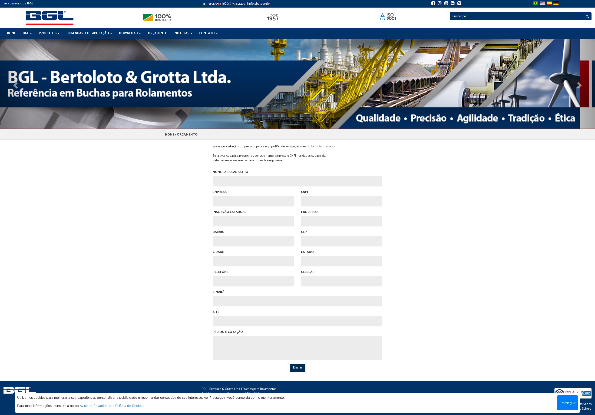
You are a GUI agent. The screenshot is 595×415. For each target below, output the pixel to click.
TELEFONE (220, 272)
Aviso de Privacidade (96, 406)
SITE (216, 312)
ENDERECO (309, 212)
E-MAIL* (218, 292)
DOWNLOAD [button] (129, 33)
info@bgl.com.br (259, 4)
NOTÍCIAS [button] (182, 33)
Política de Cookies (129, 406)
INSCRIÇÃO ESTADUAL (229, 212)
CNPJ (304, 192)
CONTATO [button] (207, 33)
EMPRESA (220, 192)
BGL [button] (26, 33)
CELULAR (307, 272)
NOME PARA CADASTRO (230, 172)
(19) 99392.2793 (236, 4)
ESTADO (307, 252)
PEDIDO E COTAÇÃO (228, 332)
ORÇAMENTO (158, 33)
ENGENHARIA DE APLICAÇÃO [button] (88, 33)
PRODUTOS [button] (48, 33)
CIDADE (218, 252)
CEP (304, 232)
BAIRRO (219, 232)
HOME (11, 33)
